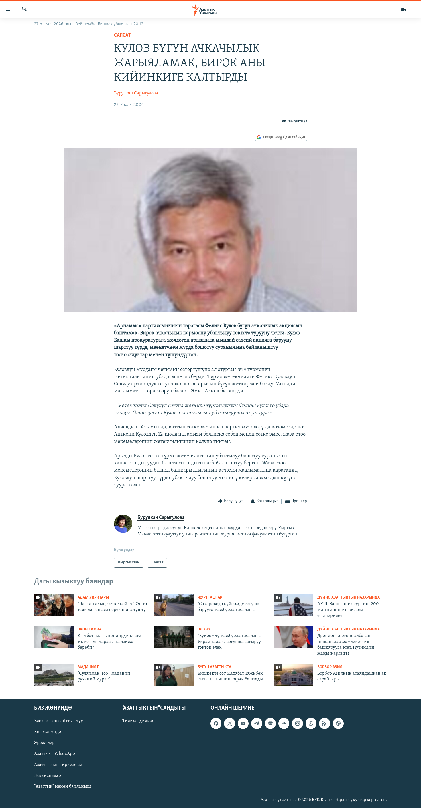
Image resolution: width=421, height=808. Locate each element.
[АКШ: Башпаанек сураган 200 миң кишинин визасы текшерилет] (293, 605)
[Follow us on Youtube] (243, 723)
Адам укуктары (93, 597)
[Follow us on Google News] (270, 723)
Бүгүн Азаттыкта (214, 667)
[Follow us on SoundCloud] (283, 723)
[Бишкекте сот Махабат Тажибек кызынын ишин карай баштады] (174, 675)
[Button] (294, 121)
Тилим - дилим (137, 721)
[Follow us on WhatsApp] (311, 723)
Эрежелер (44, 742)
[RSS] (324, 723)
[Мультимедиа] (403, 10)
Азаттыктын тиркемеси (58, 764)
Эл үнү (204, 629)
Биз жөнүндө (47, 732)
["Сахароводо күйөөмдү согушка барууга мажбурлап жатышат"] (174, 605)
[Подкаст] (338, 723)
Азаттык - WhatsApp (54, 753)
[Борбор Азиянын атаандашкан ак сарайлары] (293, 675)
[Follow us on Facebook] (215, 723)
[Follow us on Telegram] (256, 723)
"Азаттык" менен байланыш (62, 786)
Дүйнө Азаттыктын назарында (348, 597)
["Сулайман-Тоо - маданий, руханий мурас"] (54, 675)
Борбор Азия (330, 667)
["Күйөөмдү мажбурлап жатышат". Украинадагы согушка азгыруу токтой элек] (174, 637)
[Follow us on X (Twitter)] (229, 723)
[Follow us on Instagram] (297, 723)
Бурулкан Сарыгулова (136, 93)
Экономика (89, 629)
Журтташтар (210, 597)
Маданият (88, 667)
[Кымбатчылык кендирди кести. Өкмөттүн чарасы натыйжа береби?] (54, 637)
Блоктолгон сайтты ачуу (58, 721)
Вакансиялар (47, 775)
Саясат (122, 35)
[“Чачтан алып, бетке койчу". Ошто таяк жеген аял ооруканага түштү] (54, 605)
